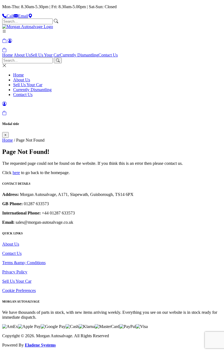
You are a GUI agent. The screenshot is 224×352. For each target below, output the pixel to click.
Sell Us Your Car (45, 55)
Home (7, 55)
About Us (22, 55)
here (16, 172)
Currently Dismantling (79, 55)
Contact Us (108, 55)
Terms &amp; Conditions (24, 262)
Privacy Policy (14, 272)
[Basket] (4, 50)
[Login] (10, 40)
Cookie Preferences (19, 290)
